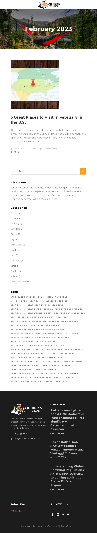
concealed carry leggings (27, 337)
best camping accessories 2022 (48, 301)
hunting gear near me (70, 349)
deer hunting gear (22, 341)
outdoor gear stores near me (29, 373)
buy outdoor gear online (26, 329)
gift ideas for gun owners (27, 345)
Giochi (14, 234)
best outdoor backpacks (26, 321)
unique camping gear (23, 381)
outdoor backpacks (23, 365)
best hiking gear (21, 317)
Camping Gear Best (54, 329)
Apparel (15, 218)
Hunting (15, 250)
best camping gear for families (63, 309)
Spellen (14, 271)
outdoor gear (19, 369)
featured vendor (45, 341)
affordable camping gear (26, 297)
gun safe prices (54, 345)
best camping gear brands (27, 309)
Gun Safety (16, 245)
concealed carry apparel (26, 333)
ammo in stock (19, 301)
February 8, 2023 (21, 149)
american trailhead (55, 297)
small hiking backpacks (60, 377)
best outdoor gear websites (60, 321)
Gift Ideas (15, 229)
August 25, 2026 (58, 457)
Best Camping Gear (22, 305)
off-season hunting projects (29, 361)
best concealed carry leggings (65, 313)
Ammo (14, 213)
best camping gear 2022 (48, 305)
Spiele (14, 276)
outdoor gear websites (63, 373)
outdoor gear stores (42, 369)
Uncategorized (50, 149)
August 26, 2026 (58, 433)
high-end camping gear (25, 349)
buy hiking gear (20, 325)
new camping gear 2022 (56, 357)
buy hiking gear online (45, 325)
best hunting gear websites (49, 317)
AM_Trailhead (17, 511)
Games (14, 223)
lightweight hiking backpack (58, 353)
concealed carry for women (60, 333)
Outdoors (15, 260)
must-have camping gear (26, 357)
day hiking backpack (56, 337)
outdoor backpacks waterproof (56, 365)
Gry (12, 239)
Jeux (13, 255)
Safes (13, 266)
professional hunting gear (27, 377)
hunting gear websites (25, 353)
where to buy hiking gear (53, 381)
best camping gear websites (28, 313)
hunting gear (48, 349)
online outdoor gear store (65, 361)
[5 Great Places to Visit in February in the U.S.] (35, 84)
